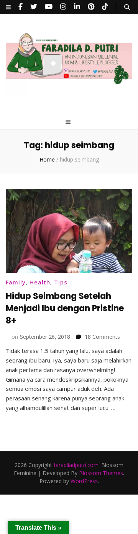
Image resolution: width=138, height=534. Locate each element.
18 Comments (102, 336)
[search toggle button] (127, 7)
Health (40, 282)
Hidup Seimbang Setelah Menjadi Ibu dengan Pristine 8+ (65, 308)
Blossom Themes (101, 473)
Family (16, 282)
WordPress (84, 481)
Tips (60, 282)
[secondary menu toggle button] (8, 7)
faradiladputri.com (76, 465)
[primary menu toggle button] (69, 122)
